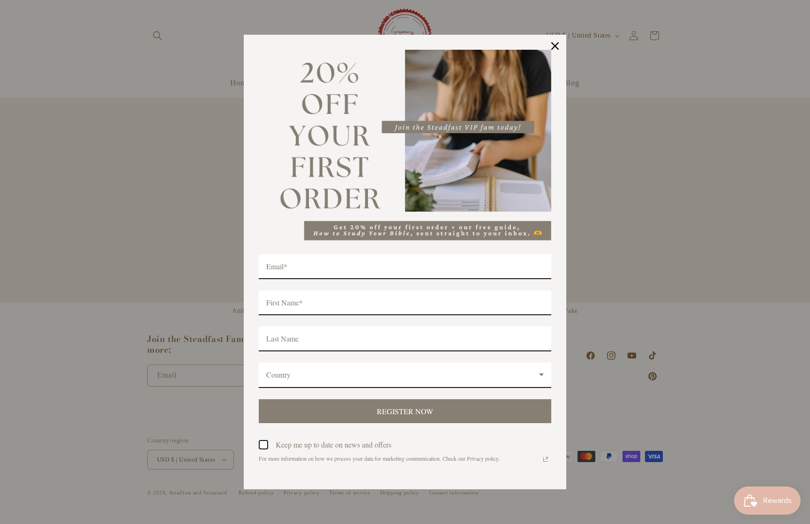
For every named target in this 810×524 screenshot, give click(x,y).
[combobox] (405, 375)
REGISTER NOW (405, 411)
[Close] (555, 46)
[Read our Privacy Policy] (545, 459)
